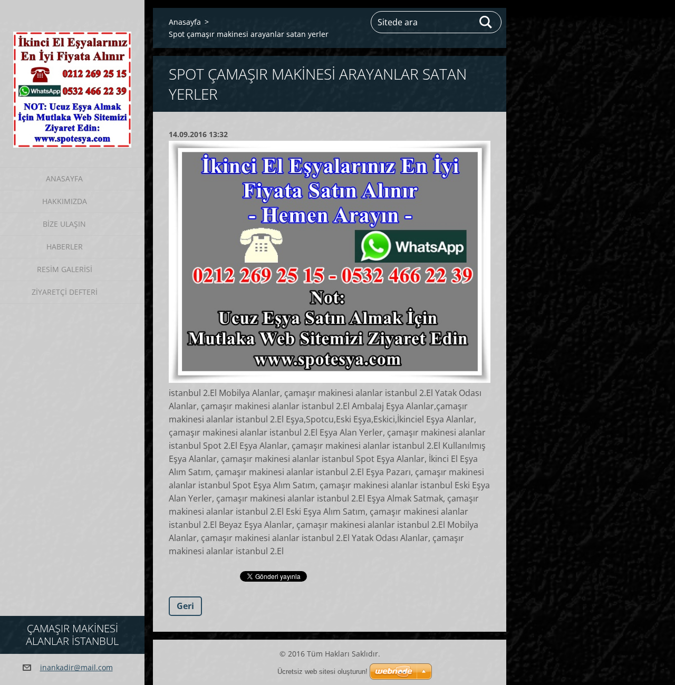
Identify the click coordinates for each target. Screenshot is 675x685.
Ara (486, 22)
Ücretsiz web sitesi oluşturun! (322, 672)
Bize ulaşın (64, 224)
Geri (185, 606)
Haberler (64, 247)
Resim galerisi (64, 269)
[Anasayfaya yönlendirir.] (72, 77)
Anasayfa (64, 178)
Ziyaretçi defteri (65, 292)
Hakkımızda (64, 201)
